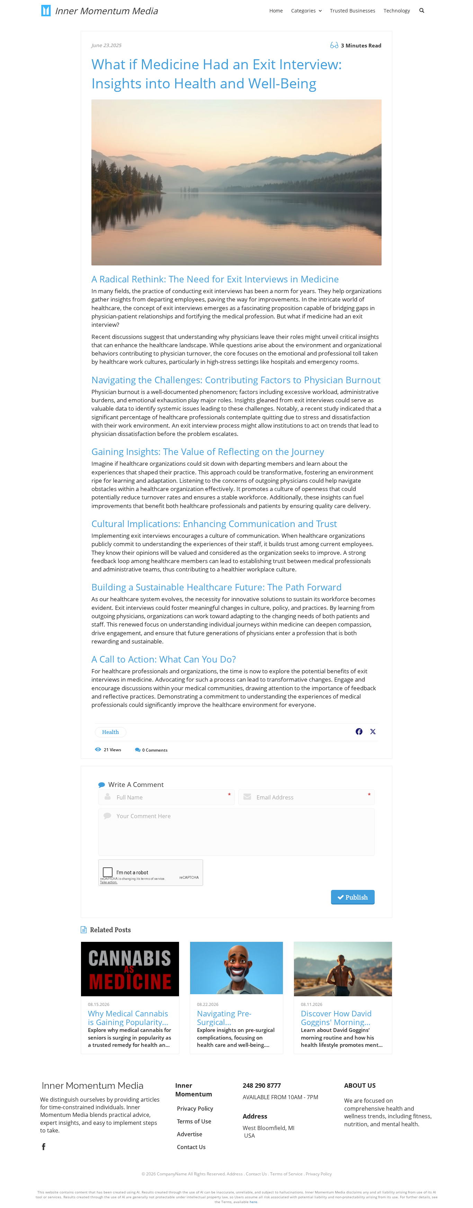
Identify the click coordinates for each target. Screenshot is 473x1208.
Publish (356, 897)
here (253, 1201)
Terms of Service (286, 1174)
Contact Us (256, 1174)
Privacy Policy (319, 1174)
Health (110, 732)
